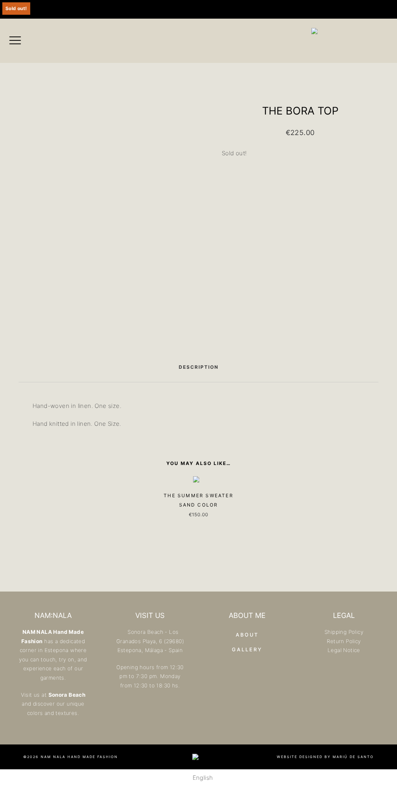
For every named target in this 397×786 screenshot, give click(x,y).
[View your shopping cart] (220, 9)
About (247, 635)
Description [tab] (199, 367)
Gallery (247, 649)
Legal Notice (344, 650)
